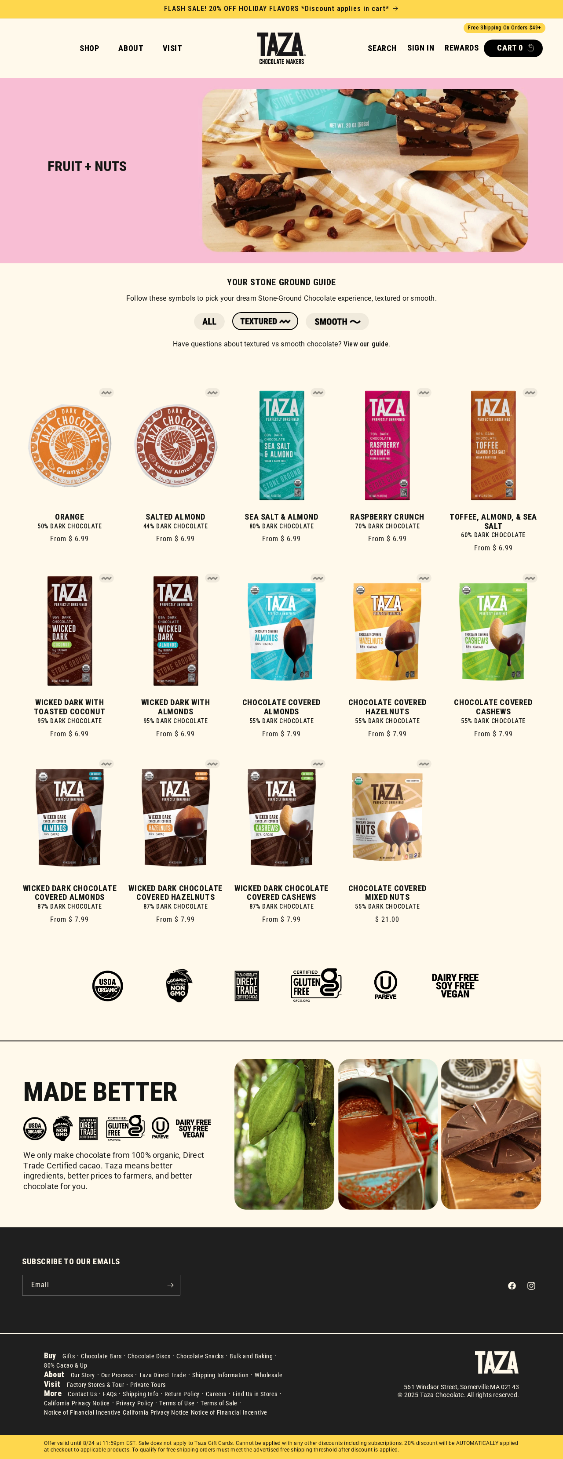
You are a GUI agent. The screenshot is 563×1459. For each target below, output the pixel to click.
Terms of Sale (219, 1403)
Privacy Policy (134, 1403)
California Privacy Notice (77, 1403)
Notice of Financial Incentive (82, 1412)
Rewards (462, 47)
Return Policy (182, 1393)
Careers (216, 1393)
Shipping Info (140, 1393)
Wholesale (268, 1375)
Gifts (68, 1356)
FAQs (110, 1393)
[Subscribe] (170, 1285)
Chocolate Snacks (200, 1356)
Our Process (117, 1375)
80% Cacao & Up (65, 1365)
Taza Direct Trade (162, 1375)
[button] (382, 48)
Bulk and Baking (251, 1356)
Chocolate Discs (149, 1356)
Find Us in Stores (255, 1393)
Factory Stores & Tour (95, 1384)
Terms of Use (176, 1403)
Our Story (83, 1375)
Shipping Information (220, 1375)
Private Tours (148, 1384)
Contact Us (82, 1393)
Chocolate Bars (101, 1356)
